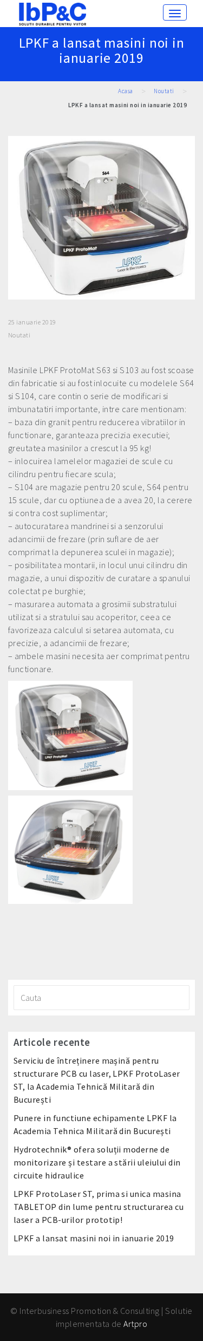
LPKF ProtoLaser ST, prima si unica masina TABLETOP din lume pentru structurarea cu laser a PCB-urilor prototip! (99, 1206)
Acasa (125, 91)
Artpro (135, 1323)
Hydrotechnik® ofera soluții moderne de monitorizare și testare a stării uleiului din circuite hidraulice (97, 1162)
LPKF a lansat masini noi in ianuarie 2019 (94, 1238)
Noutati (164, 91)
